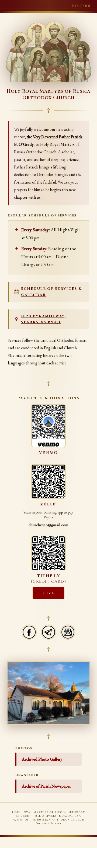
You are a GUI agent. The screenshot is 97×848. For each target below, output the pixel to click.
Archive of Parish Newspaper (46, 786)
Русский (81, 6)
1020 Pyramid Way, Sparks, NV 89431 (43, 319)
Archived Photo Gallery (42, 759)
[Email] (67, 632)
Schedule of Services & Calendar (51, 291)
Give (48, 593)
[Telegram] (48, 632)
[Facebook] (29, 632)
